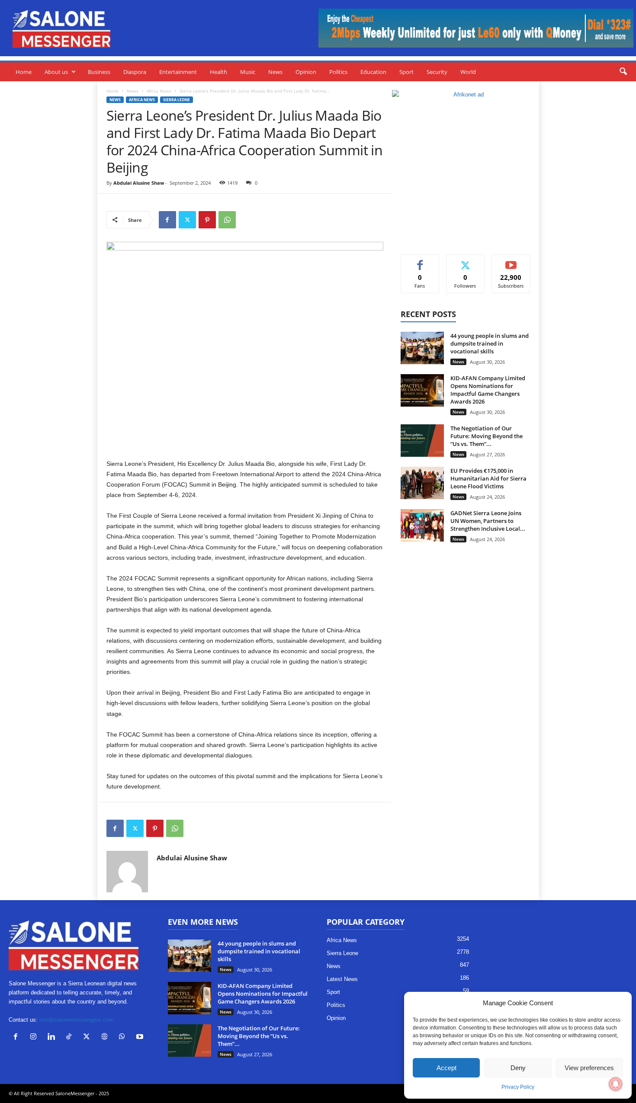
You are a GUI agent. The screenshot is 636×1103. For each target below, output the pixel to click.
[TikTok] (71, 1037)
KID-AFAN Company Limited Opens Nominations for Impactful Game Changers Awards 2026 (487, 389)
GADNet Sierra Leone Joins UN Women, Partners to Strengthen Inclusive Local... (487, 520)
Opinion (306, 72)
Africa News (159, 91)
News (275, 72)
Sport (406, 72)
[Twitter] (187, 219)
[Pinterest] (207, 219)
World (468, 72)
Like (420, 261)
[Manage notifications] (616, 1084)
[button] (623, 71)
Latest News (342, 979)
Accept (446, 1067)
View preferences (589, 1067)
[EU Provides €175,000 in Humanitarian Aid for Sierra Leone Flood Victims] (422, 483)
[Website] (106, 1037)
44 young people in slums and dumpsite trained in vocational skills (489, 343)
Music (247, 72)
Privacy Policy (517, 1087)
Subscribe (511, 261)
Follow (465, 261)
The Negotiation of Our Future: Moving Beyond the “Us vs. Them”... (486, 436)
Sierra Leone (176, 100)
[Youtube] (141, 1037)
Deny (518, 1067)
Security (437, 72)
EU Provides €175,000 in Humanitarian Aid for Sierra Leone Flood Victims (488, 478)
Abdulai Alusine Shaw (138, 183)
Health (218, 72)
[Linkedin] (53, 1037)
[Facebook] (167, 219)
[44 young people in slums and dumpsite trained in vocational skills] (422, 348)
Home (24, 72)
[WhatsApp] (227, 219)
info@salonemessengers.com (76, 1019)
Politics (338, 72)
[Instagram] (35, 1037)
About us (56, 72)
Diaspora (134, 72)
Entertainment (178, 72)
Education (373, 72)
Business (99, 72)
